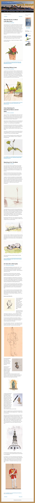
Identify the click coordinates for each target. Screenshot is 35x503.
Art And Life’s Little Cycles (11, 264)
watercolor (10, 63)
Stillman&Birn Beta (16, 103)
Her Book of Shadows (12, 11)
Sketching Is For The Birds (11, 162)
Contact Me (21, 11)
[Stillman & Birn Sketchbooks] (28, 45)
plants (4, 62)
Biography (17, 11)
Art (6, 102)
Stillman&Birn (19, 62)
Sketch (4, 493)
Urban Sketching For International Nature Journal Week (11, 109)
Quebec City (7, 62)
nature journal (17, 156)
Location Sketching (14, 102)
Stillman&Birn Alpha (6, 63)
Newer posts (21, 16)
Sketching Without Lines (10, 67)
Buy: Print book (28, 28)
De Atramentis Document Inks (15, 258)
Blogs (7, 11)
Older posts (5, 16)
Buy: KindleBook (28, 27)
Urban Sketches (6, 158)
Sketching (10, 62)
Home (4, 11)
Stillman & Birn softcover (14, 62)
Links (25, 11)
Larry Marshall (12, 22)
